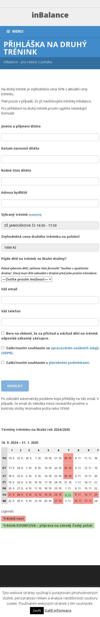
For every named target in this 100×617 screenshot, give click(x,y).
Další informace (58, 610)
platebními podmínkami (69, 362)
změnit (35, 214)
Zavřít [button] (37, 610)
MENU (17, 31)
